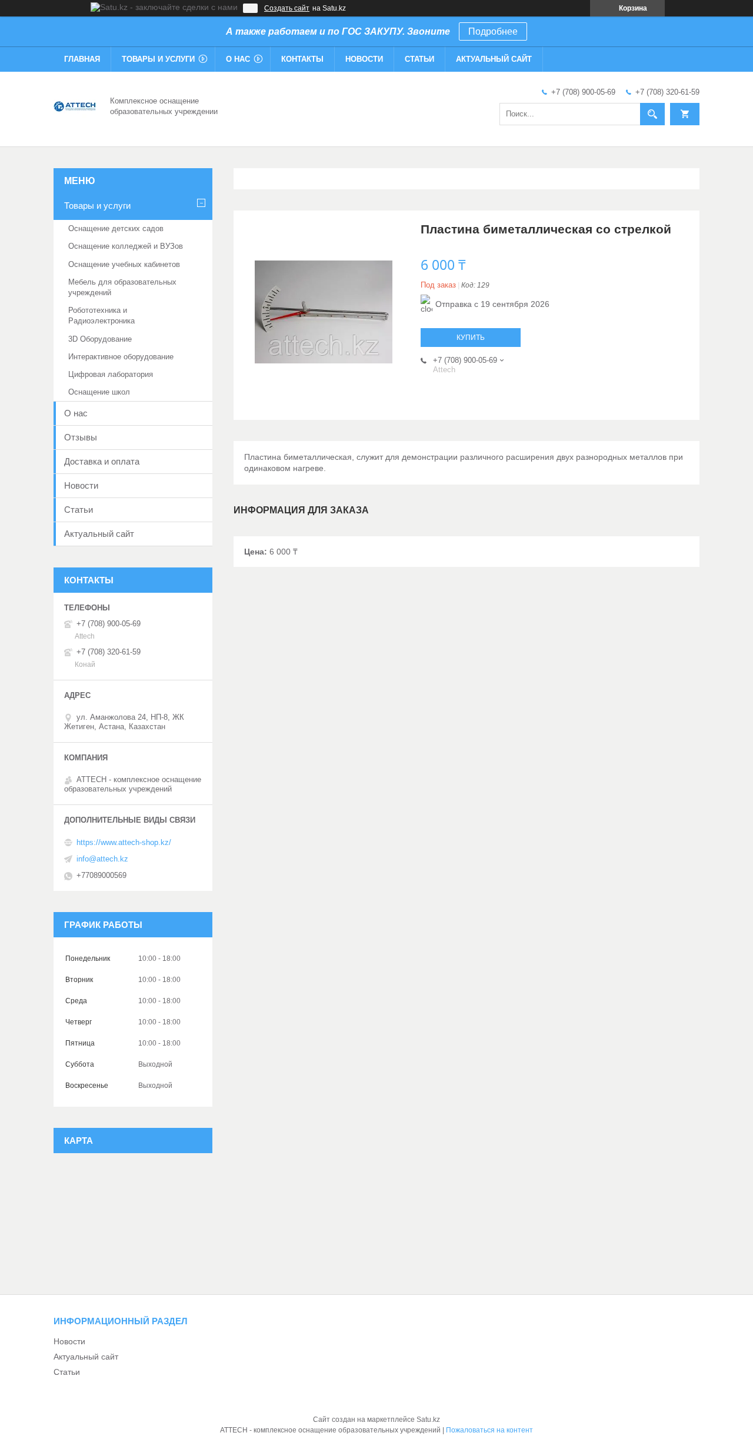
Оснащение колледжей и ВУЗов (125, 246)
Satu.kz (428, 1419)
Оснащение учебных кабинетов (124, 264)
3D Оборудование (100, 339)
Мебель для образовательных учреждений (122, 287)
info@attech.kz (102, 858)
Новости (364, 59)
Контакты (302, 59)
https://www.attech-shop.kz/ (123, 842)
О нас (238, 59)
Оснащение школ (99, 392)
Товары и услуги (158, 59)
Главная (82, 59)
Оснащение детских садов (116, 228)
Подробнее (493, 31)
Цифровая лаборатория (110, 374)
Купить (471, 337)
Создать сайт (286, 8)
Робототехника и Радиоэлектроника (101, 315)
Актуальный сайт (494, 59)
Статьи (419, 59)
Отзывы (80, 437)
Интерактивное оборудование (121, 356)
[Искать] (652, 114)
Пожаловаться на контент (489, 1430)
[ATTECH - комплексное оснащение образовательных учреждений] (75, 105)
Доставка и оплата (101, 461)
